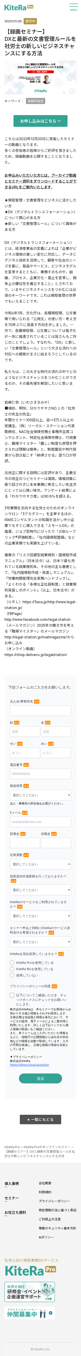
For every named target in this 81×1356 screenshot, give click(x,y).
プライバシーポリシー (54, 1201)
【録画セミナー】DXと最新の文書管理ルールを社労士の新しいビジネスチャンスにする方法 (39, 1153)
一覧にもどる (42, 1119)
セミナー (11, 1198)
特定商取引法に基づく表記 (57, 1210)
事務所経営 (35, 101)
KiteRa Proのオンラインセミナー (47, 1147)
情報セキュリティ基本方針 (57, 1228)
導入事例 (11, 1183)
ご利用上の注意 (50, 1219)
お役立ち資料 (15, 1212)
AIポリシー (46, 1237)
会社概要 (45, 1183)
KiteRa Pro (12, 1147)
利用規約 (45, 1192)
